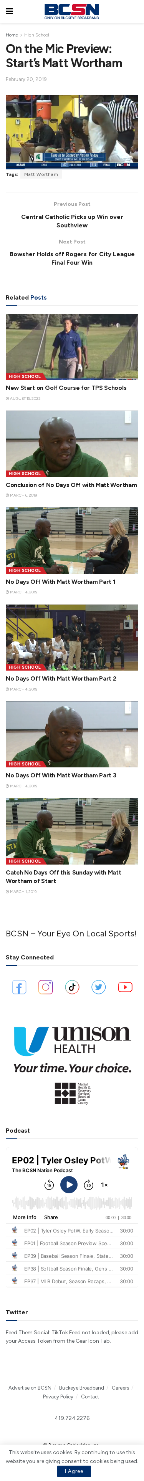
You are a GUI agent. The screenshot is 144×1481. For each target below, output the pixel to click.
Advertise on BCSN (29, 1388)
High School (36, 35)
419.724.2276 (72, 1418)
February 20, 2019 (26, 79)
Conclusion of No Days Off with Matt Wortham (71, 485)
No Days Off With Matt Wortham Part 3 (61, 775)
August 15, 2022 (25, 398)
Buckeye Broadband (81, 1388)
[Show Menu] (9, 11)
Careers (120, 1388)
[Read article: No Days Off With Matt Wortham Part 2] (72, 638)
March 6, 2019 (23, 495)
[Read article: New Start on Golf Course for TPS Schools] (72, 347)
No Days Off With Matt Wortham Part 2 (61, 678)
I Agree (74, 1471)
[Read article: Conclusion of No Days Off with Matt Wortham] (72, 444)
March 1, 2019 (22, 891)
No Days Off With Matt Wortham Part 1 (60, 581)
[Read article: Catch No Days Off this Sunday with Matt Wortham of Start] (72, 831)
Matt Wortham (41, 174)
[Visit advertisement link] (72, 1062)
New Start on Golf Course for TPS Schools (66, 387)
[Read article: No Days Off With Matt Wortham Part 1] (72, 540)
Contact (90, 1397)
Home (12, 35)
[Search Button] (134, 11)
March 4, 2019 (23, 592)
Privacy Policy (58, 1397)
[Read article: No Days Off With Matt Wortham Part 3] (72, 734)
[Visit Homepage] (72, 11)
